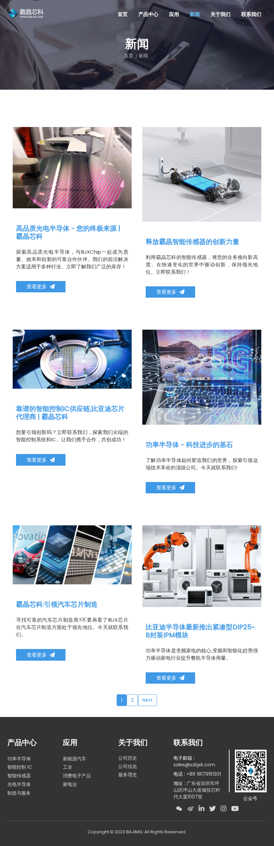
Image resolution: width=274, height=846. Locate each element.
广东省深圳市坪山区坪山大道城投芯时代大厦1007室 (196, 790)
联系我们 (188, 743)
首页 (123, 14)
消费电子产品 (77, 775)
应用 (70, 743)
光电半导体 (19, 784)
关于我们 (133, 743)
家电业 (70, 784)
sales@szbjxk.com (194, 764)
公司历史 (127, 758)
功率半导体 (19, 758)
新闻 (143, 55)
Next (147, 700)
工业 (67, 767)
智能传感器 (19, 775)
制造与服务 (19, 793)
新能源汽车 (74, 758)
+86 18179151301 (203, 774)
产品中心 (148, 14)
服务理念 (127, 774)
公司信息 (127, 766)
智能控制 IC (19, 767)
